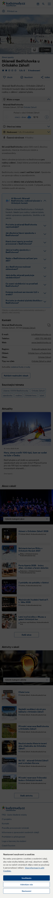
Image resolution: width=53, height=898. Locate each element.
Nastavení (26, 891)
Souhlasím (26, 878)
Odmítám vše (26, 884)
